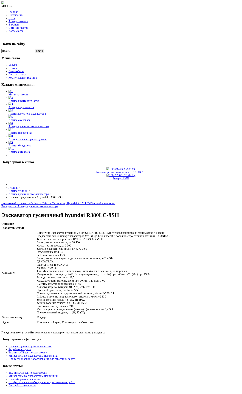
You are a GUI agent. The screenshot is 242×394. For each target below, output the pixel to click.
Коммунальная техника (23, 77)
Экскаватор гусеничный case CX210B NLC (121, 172)
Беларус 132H (121, 178)
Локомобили (16, 71)
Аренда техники (18, 21)
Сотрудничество (18, 27)
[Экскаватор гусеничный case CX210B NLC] (121, 168)
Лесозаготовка (17, 74)
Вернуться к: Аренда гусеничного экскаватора (29, 206)
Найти (39, 51)
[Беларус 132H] (121, 175)
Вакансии (14, 24)
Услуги (13, 64)
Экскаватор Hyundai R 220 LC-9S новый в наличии (83, 203)
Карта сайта (16, 30)
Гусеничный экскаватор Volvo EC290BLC (26, 203)
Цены (12, 18)
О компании (16, 14)
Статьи (13, 68)
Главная (13, 11)
